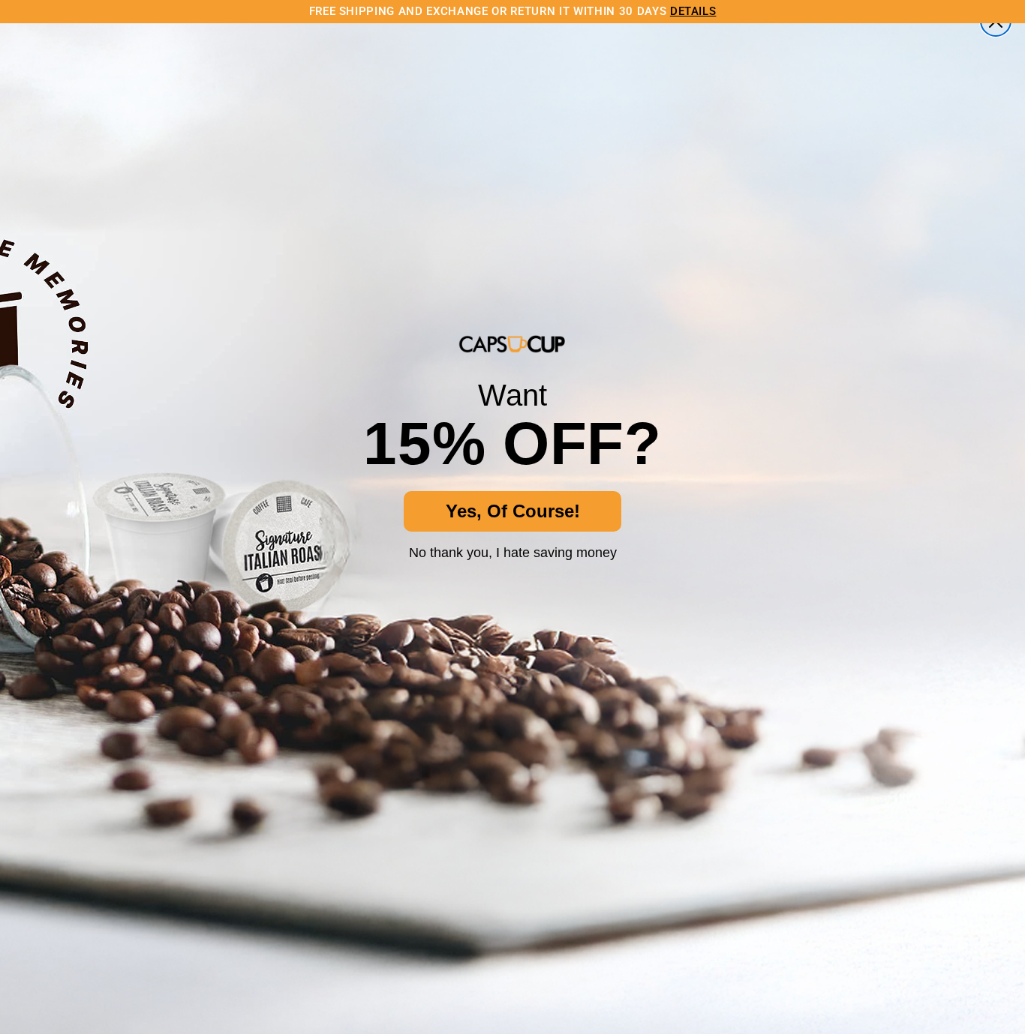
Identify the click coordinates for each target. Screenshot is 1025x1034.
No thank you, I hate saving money (513, 552)
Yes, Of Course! (513, 511)
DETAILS (693, 11)
